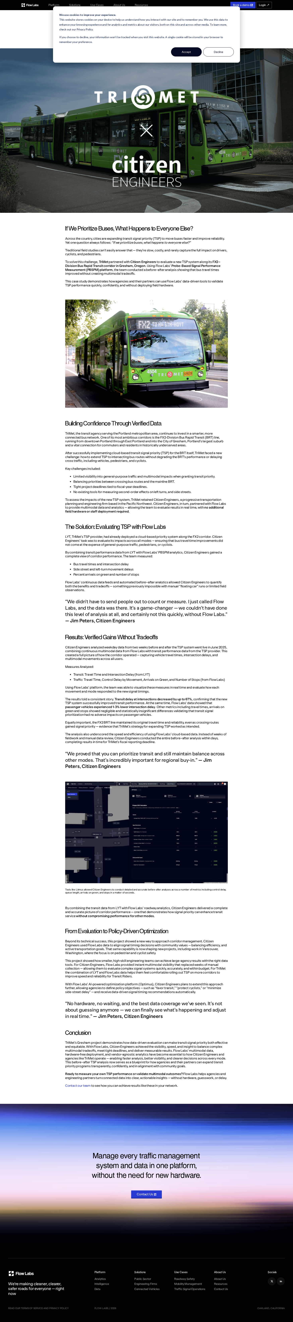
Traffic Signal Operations (189, 1289)
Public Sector (142, 1278)
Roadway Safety (184, 1278)
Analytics (100, 1278)
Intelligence (101, 1283)
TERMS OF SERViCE (32, 1308)
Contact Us (221, 1289)
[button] (54, 5)
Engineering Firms (145, 1283)
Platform (53, 5)
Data (97, 1289)
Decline (218, 52)
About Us (119, 5)
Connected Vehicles (147, 1289)
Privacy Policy (85, 29)
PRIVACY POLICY (59, 1308)
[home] (30, 5)
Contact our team (78, 1086)
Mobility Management (188, 1283)
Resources (141, 5)
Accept (186, 52)
